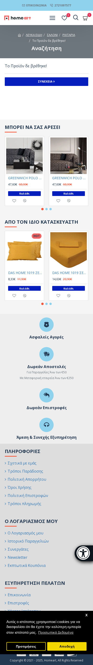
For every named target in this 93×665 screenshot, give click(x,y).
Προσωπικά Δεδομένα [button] (55, 632)
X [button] (86, 615)
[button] (42, 209)
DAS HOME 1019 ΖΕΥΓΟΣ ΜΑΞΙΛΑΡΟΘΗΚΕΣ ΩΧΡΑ (25, 273)
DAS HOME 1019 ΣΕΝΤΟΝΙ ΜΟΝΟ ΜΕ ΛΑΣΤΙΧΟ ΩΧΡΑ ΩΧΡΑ (69, 273)
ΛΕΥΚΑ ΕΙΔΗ (34, 35)
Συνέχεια (45, 81)
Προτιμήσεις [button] (26, 646)
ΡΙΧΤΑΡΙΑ (68, 35)
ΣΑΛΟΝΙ (52, 35)
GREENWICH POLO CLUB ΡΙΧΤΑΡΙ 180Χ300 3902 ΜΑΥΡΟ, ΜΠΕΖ (69, 178)
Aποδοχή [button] (67, 646)
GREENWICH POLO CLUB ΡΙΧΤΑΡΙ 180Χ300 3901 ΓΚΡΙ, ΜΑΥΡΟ (25, 178)
